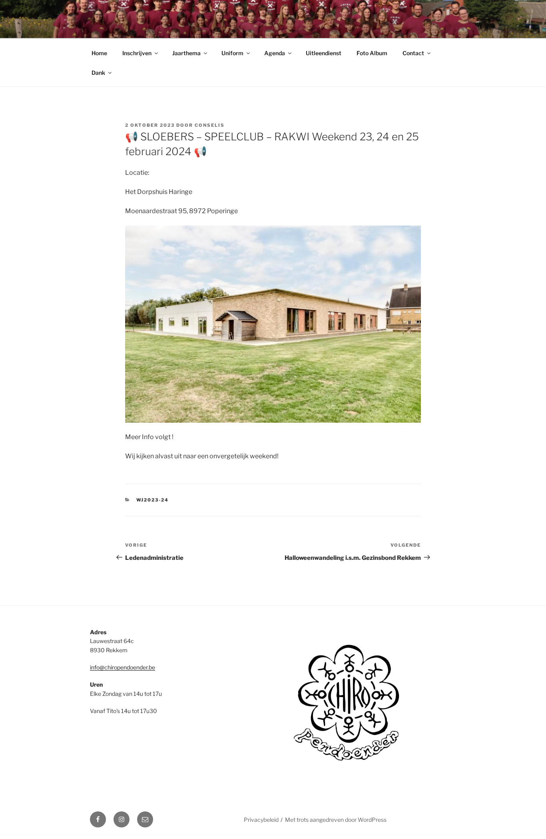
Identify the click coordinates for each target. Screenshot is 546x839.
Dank (98, 72)
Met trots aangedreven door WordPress (336, 819)
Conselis (210, 125)
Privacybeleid (261, 819)
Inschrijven (136, 53)
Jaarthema (186, 53)
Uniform (232, 53)
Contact (413, 53)
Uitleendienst (323, 53)
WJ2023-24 (152, 500)
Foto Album (372, 53)
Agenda (274, 53)
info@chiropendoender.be (122, 667)
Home (99, 53)
